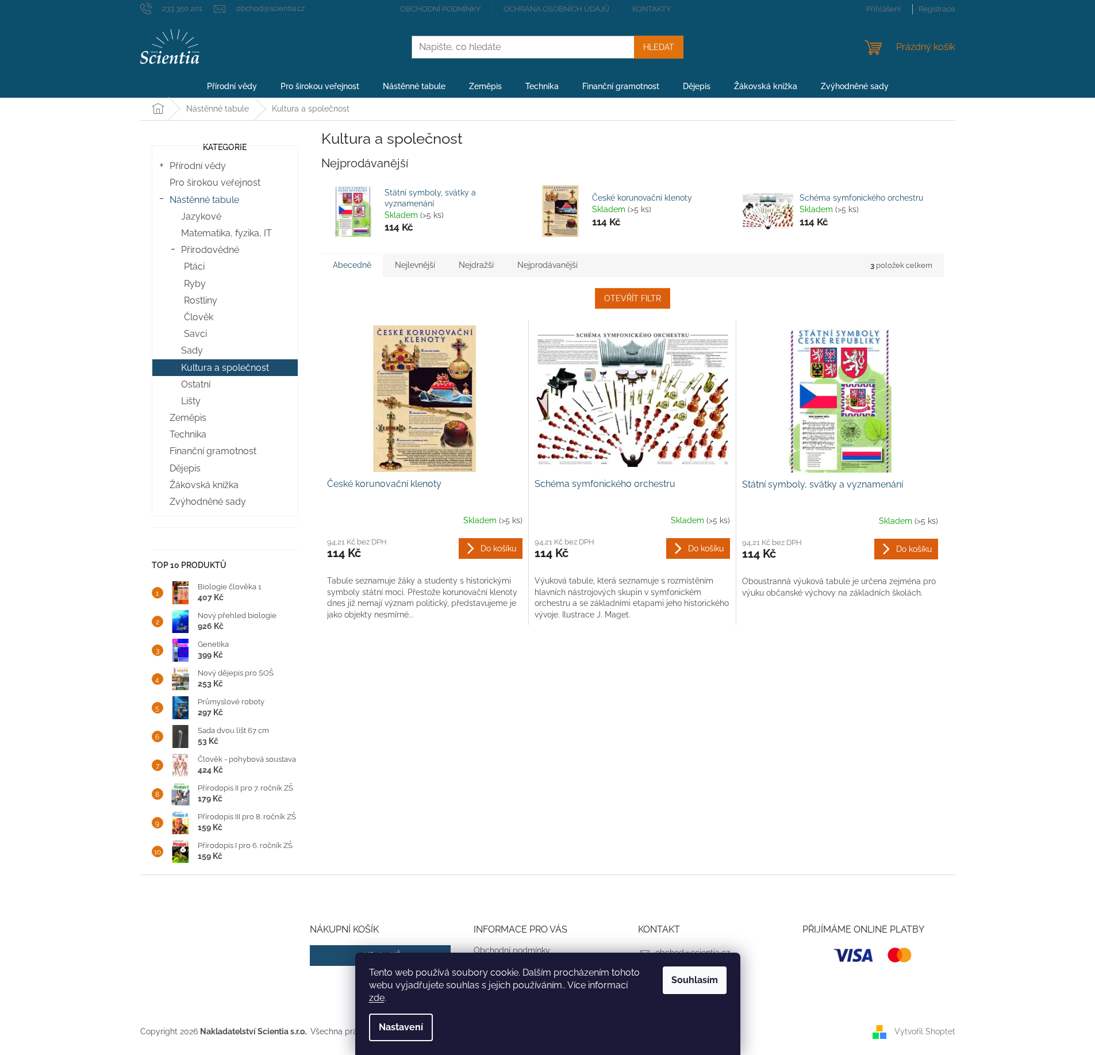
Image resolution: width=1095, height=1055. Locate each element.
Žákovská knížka (204, 484)
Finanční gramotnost (213, 451)
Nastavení (401, 1027)
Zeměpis (188, 417)
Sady (192, 350)
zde (377, 997)
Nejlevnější (415, 265)
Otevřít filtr (632, 298)
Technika (188, 434)
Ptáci (194, 266)
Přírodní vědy (198, 165)
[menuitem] (231, 86)
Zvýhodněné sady (208, 501)
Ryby (195, 283)
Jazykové (201, 216)
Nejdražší (476, 265)
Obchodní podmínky (440, 9)
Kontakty (651, 9)
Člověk (198, 317)
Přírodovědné (210, 249)
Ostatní (195, 384)
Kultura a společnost (225, 367)
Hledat (658, 47)
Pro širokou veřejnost (215, 182)
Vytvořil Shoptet (924, 1030)
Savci (195, 333)
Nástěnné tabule (204, 199)
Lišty (191, 401)
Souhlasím (694, 980)
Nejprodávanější (547, 265)
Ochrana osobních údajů (556, 9)
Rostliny (200, 300)
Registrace (937, 9)
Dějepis (185, 468)
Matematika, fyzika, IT (226, 233)
